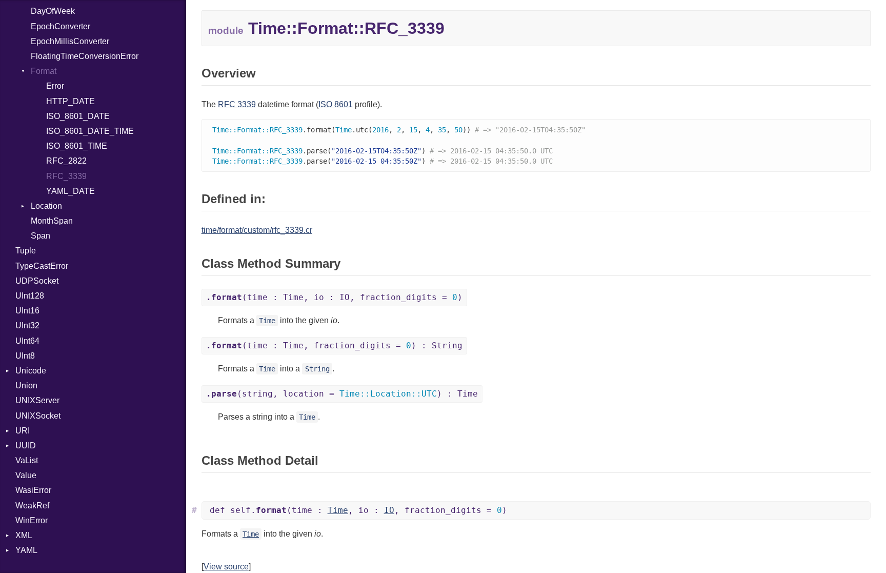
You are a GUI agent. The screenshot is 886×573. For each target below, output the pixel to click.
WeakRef (32, 505)
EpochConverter (60, 26)
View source (226, 566)
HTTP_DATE (70, 101)
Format (43, 71)
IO (389, 510)
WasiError (33, 490)
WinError (31, 520)
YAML (26, 550)
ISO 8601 (335, 104)
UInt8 (25, 355)
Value (25, 475)
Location (46, 206)
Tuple (25, 250)
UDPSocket (36, 280)
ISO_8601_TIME (76, 146)
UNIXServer (37, 400)
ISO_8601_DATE (78, 116)
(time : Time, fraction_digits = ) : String (334, 345)
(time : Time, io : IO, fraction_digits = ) (334, 297)
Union (26, 385)
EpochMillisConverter (70, 41)
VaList (26, 460)
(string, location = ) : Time (342, 394)
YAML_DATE (70, 191)
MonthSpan (52, 220)
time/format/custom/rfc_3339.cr (257, 230)
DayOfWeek (53, 11)
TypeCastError (41, 266)
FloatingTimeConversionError (84, 56)
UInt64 (27, 341)
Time (267, 321)
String (317, 369)
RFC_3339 (66, 176)
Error (55, 86)
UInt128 (29, 295)
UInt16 (27, 310)
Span (40, 235)
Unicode (30, 370)
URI (22, 430)
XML (23, 535)
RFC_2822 (66, 160)
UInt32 (27, 325)
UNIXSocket (38, 415)
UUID (25, 445)
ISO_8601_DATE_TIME (90, 131)
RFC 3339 (237, 104)
